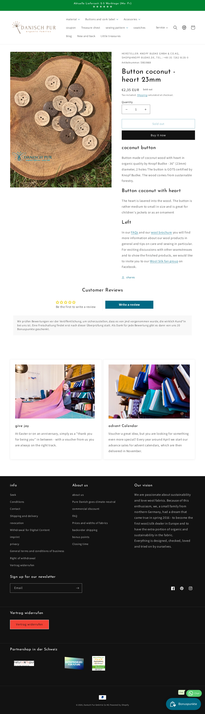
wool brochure (161, 232)
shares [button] (130, 277)
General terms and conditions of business (37, 551)
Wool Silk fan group (164, 261)
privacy (14, 544)
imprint (15, 537)
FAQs (134, 232)
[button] (73, 19)
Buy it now (158, 135)
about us (78, 495)
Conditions (17, 502)
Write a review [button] (129, 304)
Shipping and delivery (24, 516)
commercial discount (85, 509)
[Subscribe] (77, 588)
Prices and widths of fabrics (90, 523)
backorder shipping (84, 530)
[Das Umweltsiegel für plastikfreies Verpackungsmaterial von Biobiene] (98, 669)
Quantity (127, 102)
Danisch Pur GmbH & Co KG (96, 705)
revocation (17, 523)
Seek (13, 495)
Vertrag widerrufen (22, 565)
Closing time (80, 544)
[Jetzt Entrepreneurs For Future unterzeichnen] (74, 669)
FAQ (74, 516)
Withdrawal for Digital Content (30, 530)
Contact (15, 509)
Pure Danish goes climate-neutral (94, 502)
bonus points (80, 537)
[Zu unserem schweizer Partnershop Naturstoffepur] (24, 665)
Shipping (142, 94)
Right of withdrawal (22, 558)
